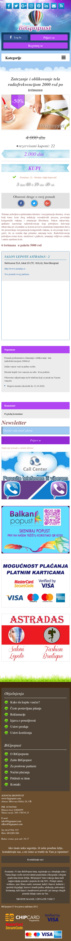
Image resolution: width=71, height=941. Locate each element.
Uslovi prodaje (19, 726)
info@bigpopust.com (11, 821)
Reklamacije (17, 714)
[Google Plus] (24, 6)
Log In (17, 37)
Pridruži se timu (20, 778)
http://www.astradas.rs (15, 268)
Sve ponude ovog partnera (17, 274)
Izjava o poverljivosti (23, 720)
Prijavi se (49, 37)
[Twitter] (16, 6)
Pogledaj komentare (13, 413)
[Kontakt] (54, 6)
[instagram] (31, 6)
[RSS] (61, 6)
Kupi (34, 168)
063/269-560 (13, 832)
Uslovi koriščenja (21, 732)
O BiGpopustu (19, 754)
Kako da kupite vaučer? (25, 702)
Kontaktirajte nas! (35, 859)
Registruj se (35, 45)
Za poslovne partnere (23, 766)
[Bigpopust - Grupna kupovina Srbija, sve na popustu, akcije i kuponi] (35, 21)
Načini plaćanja (20, 772)
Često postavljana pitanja (25, 708)
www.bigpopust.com (11, 798)
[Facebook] (9, 6)
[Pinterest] (39, 6)
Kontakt (15, 784)
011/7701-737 (12, 830)
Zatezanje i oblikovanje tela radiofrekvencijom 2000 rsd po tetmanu (35, 84)
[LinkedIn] (46, 6)
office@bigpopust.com (11, 824)
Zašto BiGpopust (21, 760)
